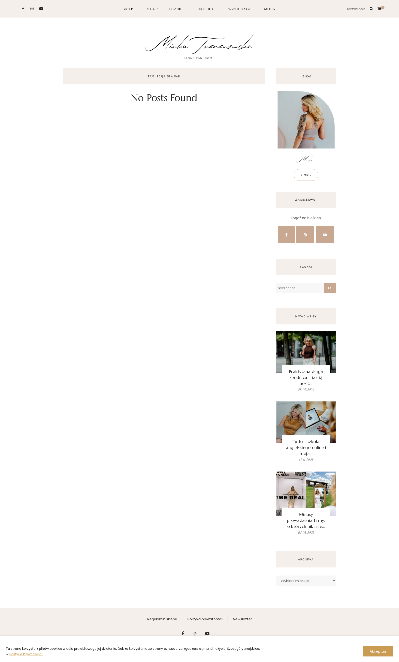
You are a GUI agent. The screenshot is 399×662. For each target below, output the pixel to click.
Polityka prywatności (205, 619)
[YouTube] (41, 8)
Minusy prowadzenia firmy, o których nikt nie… (306, 520)
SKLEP (128, 9)
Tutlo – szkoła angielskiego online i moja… (306, 447)
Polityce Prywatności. (26, 654)
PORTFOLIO (205, 9)
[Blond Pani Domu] (199, 46)
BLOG (151, 9)
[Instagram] (32, 8)
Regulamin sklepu (162, 619)
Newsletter (242, 619)
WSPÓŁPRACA (239, 9)
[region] (199, 649)
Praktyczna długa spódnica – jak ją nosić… (306, 377)
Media (269, 9)
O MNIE (175, 9)
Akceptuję (378, 651)
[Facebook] (23, 8)
